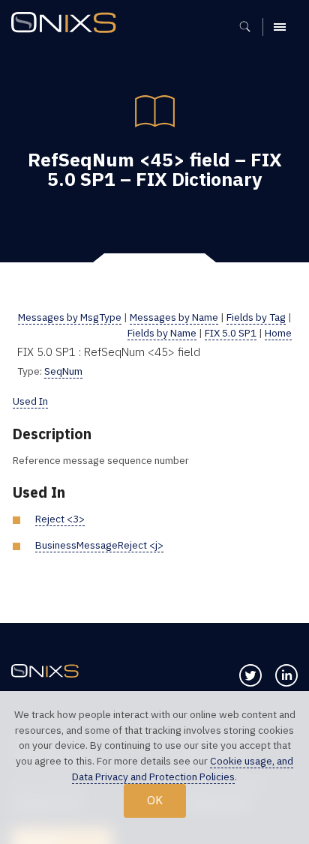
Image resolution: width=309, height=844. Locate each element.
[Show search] (250, 27)
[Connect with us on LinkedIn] (286, 675)
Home (278, 333)
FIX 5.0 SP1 (230, 333)
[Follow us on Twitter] (250, 675)
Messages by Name (174, 317)
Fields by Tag (256, 317)
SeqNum (63, 371)
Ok (155, 799)
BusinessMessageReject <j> (99, 545)
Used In (30, 401)
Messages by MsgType (70, 317)
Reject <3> (60, 518)
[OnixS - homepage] (67, 24)
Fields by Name (162, 333)
